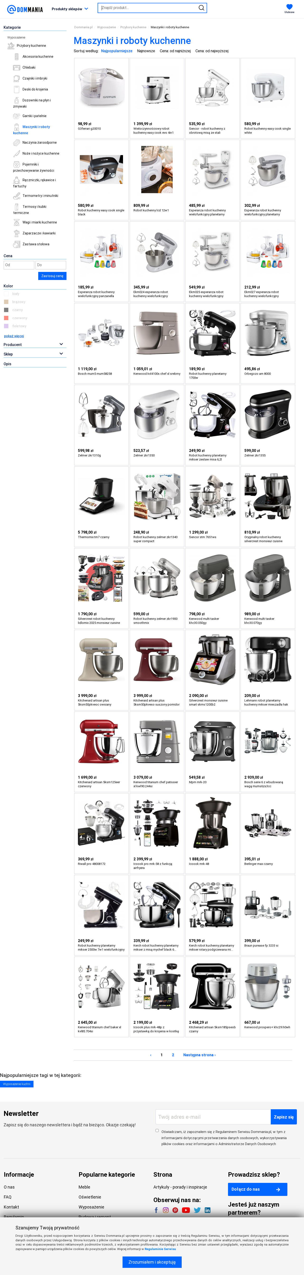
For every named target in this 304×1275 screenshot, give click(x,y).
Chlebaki (29, 67)
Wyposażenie (16, 37)
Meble (84, 1187)
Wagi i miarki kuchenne (40, 222)
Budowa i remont (95, 1216)
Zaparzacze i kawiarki (39, 233)
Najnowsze (146, 51)
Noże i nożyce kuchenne (41, 153)
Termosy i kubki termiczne (29, 210)
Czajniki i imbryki (35, 78)
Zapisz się (284, 1116)
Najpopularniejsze (116, 51)
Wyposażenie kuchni (16, 1084)
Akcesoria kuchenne (38, 56)
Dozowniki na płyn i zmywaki (32, 103)
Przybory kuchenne (31, 45)
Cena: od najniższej (175, 51)
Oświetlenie (90, 1196)
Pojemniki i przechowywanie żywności (33, 167)
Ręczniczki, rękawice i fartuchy (34, 183)
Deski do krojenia (35, 89)
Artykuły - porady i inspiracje (180, 1187)
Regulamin (14, 1216)
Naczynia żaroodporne (40, 142)
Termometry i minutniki (40, 196)
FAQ (7, 1196)
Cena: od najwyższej (211, 51)
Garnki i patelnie (35, 116)
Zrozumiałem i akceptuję (152, 1262)
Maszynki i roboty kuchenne (31, 130)
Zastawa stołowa (36, 244)
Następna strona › (199, 1055)
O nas (9, 1187)
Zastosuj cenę (52, 276)
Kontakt (11, 1206)
